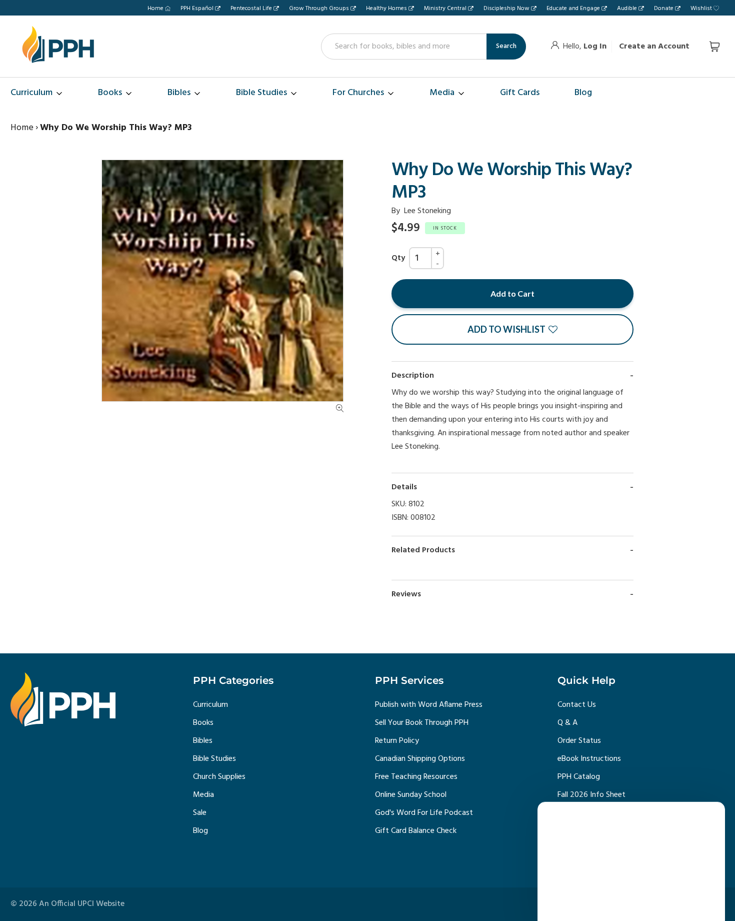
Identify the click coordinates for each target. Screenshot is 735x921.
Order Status (579, 740)
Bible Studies (214, 758)
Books (203, 722)
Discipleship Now (507, 9)
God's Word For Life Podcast (424, 812)
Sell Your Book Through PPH (421, 722)
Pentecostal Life (251, 9)
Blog (200, 830)
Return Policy (397, 740)
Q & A (568, 722)
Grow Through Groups (319, 9)
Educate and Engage (573, 9)
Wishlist (701, 9)
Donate (664, 9)
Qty (398, 258)
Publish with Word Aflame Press (428, 704)
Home (156, 9)
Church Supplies (219, 776)
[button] (513, 329)
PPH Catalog (579, 776)
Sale (199, 812)
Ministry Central (445, 9)
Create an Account (654, 46)
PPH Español (197, 9)
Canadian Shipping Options (420, 758)
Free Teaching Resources (416, 776)
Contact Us (577, 704)
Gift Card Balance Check (415, 830)
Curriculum (210, 704)
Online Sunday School (410, 794)
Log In (595, 46)
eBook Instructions (589, 758)
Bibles (202, 740)
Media (203, 794)
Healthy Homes (386, 9)
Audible (627, 9)
